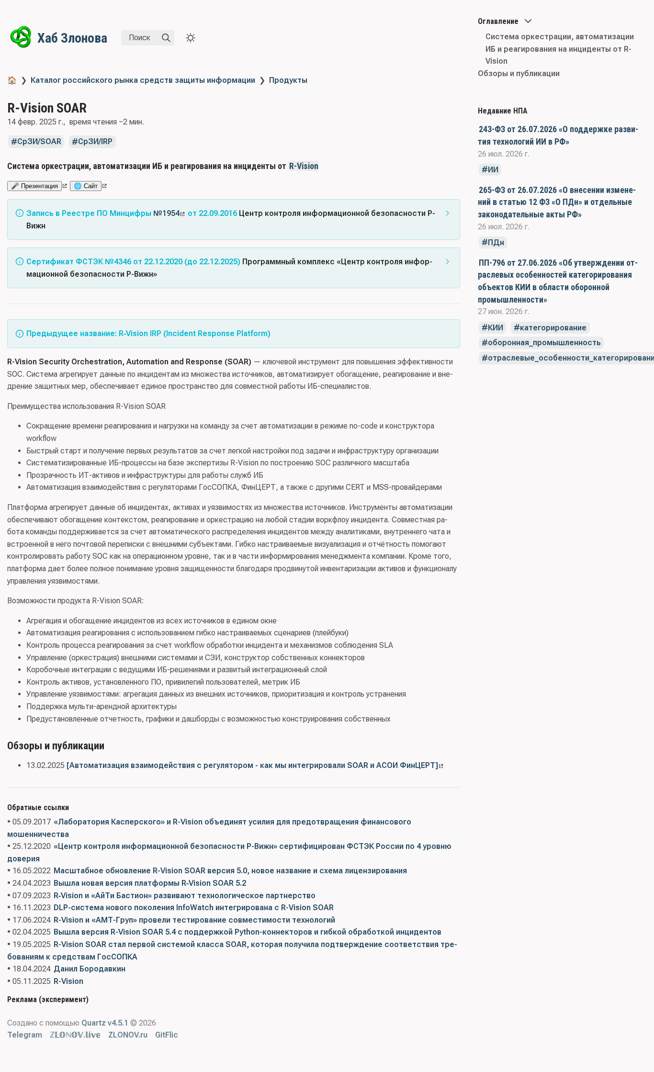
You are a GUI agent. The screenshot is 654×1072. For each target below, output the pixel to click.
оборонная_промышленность (544, 343)
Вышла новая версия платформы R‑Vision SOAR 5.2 (150, 883)
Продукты (288, 80)
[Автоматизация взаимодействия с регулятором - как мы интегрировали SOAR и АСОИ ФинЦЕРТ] (252, 765)
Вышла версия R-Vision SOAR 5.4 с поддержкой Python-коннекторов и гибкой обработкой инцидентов (247, 932)
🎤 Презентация (34, 186)
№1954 (166, 213)
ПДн (496, 242)
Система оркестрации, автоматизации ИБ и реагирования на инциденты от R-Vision (559, 49)
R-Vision (303, 166)
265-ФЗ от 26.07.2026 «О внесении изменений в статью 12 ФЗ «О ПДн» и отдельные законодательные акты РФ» (557, 202)
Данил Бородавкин (89, 968)
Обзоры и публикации (519, 73)
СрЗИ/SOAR (39, 142)
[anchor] (328, 165)
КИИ (495, 327)
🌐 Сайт (86, 186)
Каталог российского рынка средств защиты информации (143, 80)
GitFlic (166, 1034)
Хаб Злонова (72, 38)
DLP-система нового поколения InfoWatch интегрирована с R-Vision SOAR (194, 907)
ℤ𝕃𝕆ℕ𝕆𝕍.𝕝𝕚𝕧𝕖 (75, 1034)
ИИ (493, 169)
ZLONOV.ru (127, 1034)
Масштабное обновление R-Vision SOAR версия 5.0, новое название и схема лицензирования (230, 870)
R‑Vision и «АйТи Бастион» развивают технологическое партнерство (185, 895)
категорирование (553, 327)
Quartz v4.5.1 (104, 1022)
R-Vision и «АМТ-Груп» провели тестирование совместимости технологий (194, 920)
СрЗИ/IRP (95, 142)
